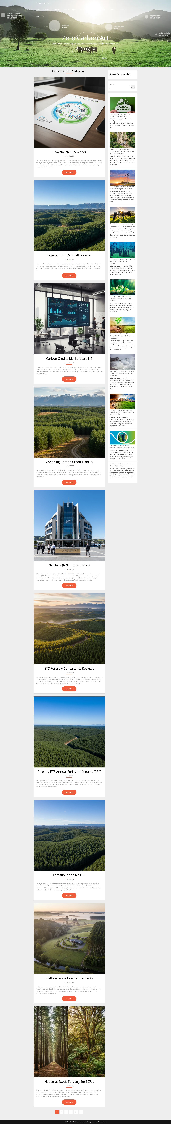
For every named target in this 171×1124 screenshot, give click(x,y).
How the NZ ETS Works (69, 152)
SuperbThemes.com (100, 1122)
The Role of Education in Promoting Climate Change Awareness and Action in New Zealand (122, 413)
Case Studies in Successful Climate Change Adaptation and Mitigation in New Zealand (121, 336)
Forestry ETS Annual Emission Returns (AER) (69, 772)
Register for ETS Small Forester (69, 255)
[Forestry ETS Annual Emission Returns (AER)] (69, 731)
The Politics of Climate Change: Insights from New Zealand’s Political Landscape (122, 261)
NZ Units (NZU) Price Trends (69, 565)
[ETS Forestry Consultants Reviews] (69, 628)
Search (112, 84)
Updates (46, 10)
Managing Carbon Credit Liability (69, 462)
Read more (113, 164)
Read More (69, 172)
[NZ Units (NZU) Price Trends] (69, 525)
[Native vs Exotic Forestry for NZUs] (69, 1041)
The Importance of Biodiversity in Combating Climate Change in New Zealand (121, 299)
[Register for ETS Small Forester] (69, 215)
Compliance (93, 10)
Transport (83, 10)
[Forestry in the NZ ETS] (69, 835)
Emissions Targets (70, 10)
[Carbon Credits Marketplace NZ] (69, 318)
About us (123, 10)
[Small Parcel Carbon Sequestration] (69, 938)
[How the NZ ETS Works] (69, 112)
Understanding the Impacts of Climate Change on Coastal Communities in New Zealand (122, 373)
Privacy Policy (40, 16)
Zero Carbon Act (43, 3)
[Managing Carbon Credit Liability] (69, 422)
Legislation (112, 10)
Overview (56, 10)
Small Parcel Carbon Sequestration (69, 978)
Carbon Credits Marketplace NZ (69, 358)
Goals (103, 10)
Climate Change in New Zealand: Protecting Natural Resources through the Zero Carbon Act (122, 151)
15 (76, 1112)
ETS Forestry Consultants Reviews (69, 668)
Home (37, 10)
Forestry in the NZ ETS (69, 875)
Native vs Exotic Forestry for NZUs (69, 1081)
